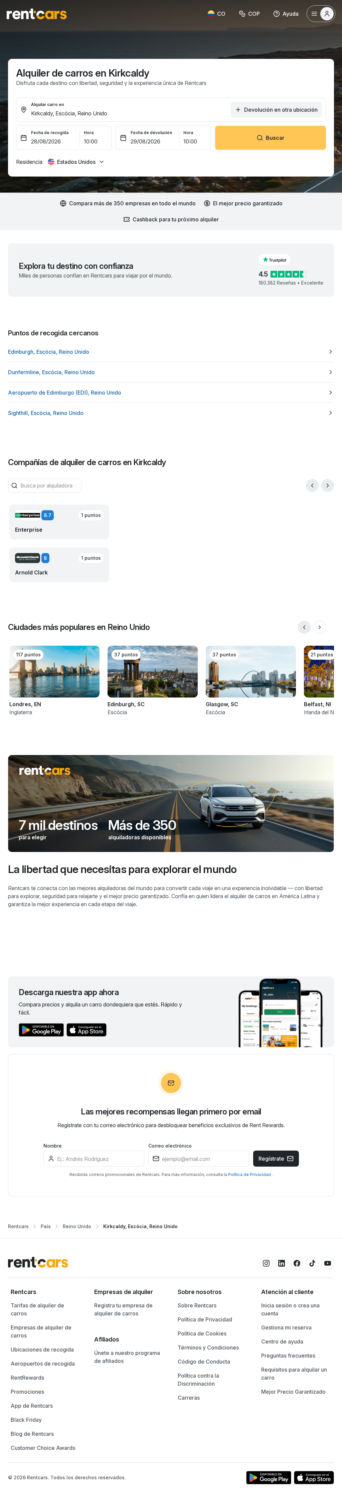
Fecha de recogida (49, 132)
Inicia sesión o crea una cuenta (290, 1309)
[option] (171, 351)
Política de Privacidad (250, 1174)
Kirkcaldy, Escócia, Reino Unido (140, 1226)
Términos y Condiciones (208, 1347)
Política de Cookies (202, 1333)
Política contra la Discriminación (198, 1379)
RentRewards (27, 1377)
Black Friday (26, 1419)
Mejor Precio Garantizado (293, 1391)
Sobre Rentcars (197, 1305)
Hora (89, 132)
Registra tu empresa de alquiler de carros (123, 1309)
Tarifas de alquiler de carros (37, 1309)
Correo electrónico (170, 1146)
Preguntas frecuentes (288, 1355)
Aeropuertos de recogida (43, 1363)
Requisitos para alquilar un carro (294, 1373)
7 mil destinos (58, 825)
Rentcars (18, 1226)
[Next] (327, 485)
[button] (280, 259)
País (46, 1226)
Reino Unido (77, 1226)
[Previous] (312, 485)
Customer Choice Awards (43, 1447)
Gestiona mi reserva (286, 1327)
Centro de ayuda (282, 1341)
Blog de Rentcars (32, 1433)
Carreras (189, 1397)
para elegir (33, 837)
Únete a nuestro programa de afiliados (127, 1357)
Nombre (52, 1146)
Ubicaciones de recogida (42, 1349)
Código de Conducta (204, 1361)
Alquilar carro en (47, 104)
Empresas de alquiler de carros (41, 1331)
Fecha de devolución (151, 132)
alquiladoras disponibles (139, 837)
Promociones (27, 1391)
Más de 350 (142, 825)
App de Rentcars (32, 1405)
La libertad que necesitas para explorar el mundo (122, 869)
